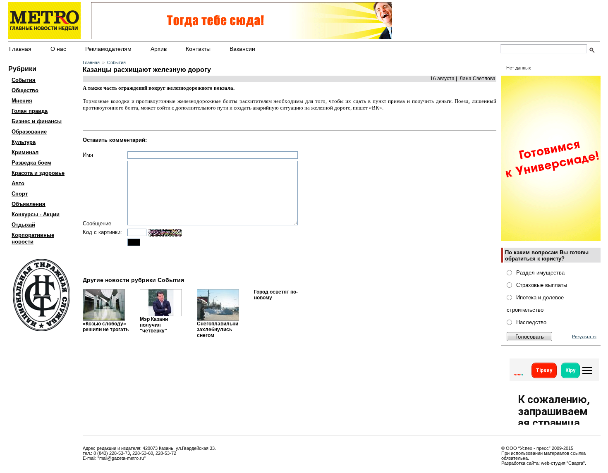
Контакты (198, 48)
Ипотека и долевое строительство (535, 303)
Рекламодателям (108, 48)
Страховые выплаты (541, 285)
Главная (20, 48)
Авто (18, 183)
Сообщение (97, 223)
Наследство (531, 322)
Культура (24, 142)
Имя (88, 155)
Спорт (20, 194)
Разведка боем (31, 163)
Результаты (584, 336)
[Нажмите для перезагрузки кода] (165, 232)
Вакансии (242, 48)
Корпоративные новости (33, 238)
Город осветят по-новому (276, 295)
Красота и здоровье (38, 173)
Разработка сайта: (520, 463)
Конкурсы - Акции (36, 214)
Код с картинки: (102, 232)
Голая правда (30, 111)
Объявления (28, 204)
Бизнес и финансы (37, 121)
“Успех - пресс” (534, 448)
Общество (25, 90)
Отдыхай (23, 225)
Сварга (575, 463)
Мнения (22, 101)
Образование (29, 132)
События (24, 80)
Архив (159, 48)
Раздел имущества (540, 273)
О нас (58, 48)
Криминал (25, 152)
